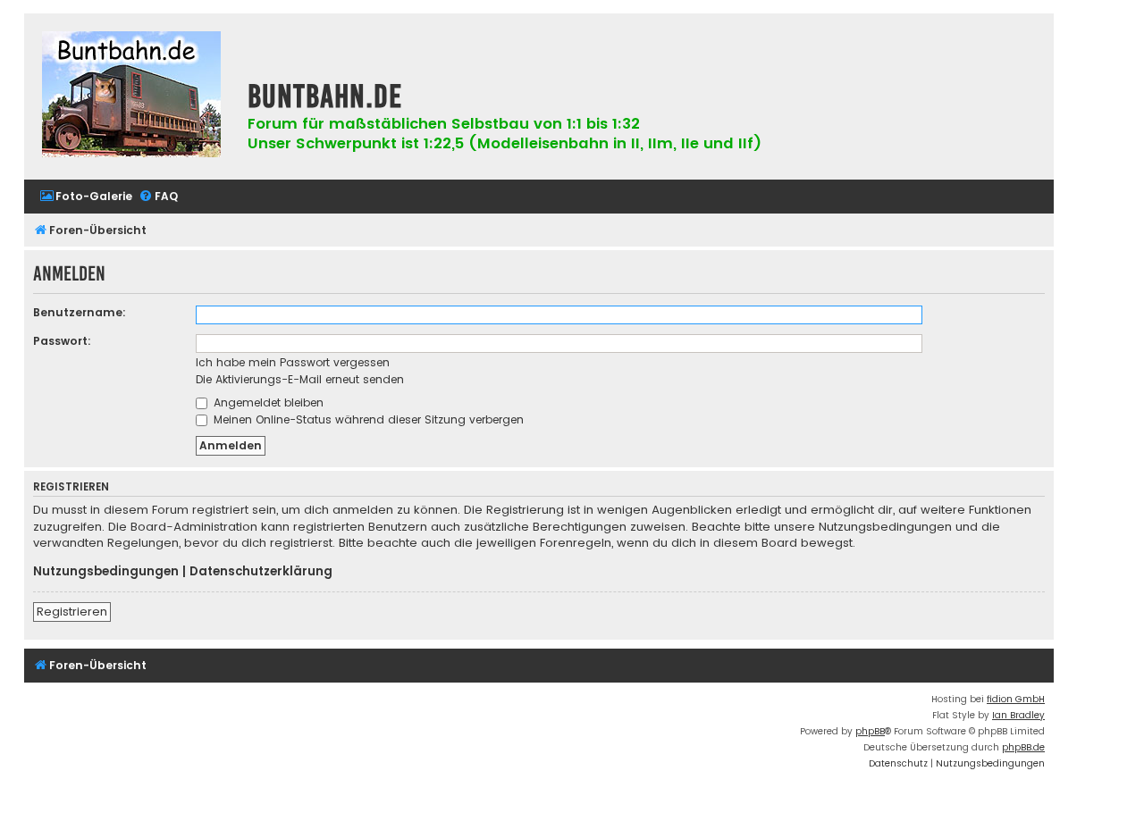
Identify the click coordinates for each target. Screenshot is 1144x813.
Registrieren (72, 611)
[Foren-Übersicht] (131, 96)
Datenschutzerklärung (260, 572)
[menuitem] (85, 197)
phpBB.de (1023, 747)
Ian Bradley (1018, 715)
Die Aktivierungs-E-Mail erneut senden (300, 379)
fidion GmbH (1016, 699)
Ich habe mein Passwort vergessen (293, 362)
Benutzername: (79, 312)
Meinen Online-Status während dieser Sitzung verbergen (367, 419)
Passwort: (62, 340)
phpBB (870, 731)
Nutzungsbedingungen (106, 572)
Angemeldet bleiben (267, 402)
